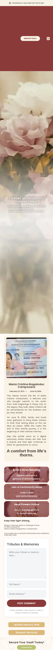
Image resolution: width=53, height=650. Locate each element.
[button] (48, 38)
